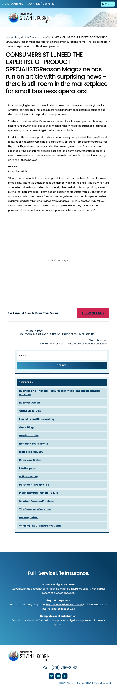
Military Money (28, 476)
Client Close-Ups (30, 411)
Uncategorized (28, 517)
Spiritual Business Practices (36, 501)
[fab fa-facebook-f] (64, 676)
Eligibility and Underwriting (36, 419)
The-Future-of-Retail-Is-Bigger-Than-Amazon (33, 313)
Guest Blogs (26, 427)
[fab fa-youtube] (58, 676)
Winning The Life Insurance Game (40, 525)
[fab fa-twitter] (52, 676)
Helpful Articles (28, 435)
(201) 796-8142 (45, 3)
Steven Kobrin (20, 588)
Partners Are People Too (34, 484)
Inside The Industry (33, 37)
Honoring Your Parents (33, 443)
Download (93, 313)
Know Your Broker (30, 460)
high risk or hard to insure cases (64, 604)
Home (9, 37)
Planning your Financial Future (38, 493)
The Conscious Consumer (35, 509)
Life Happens (27, 468)
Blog (17, 37)
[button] (108, 4)
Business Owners (29, 402)
